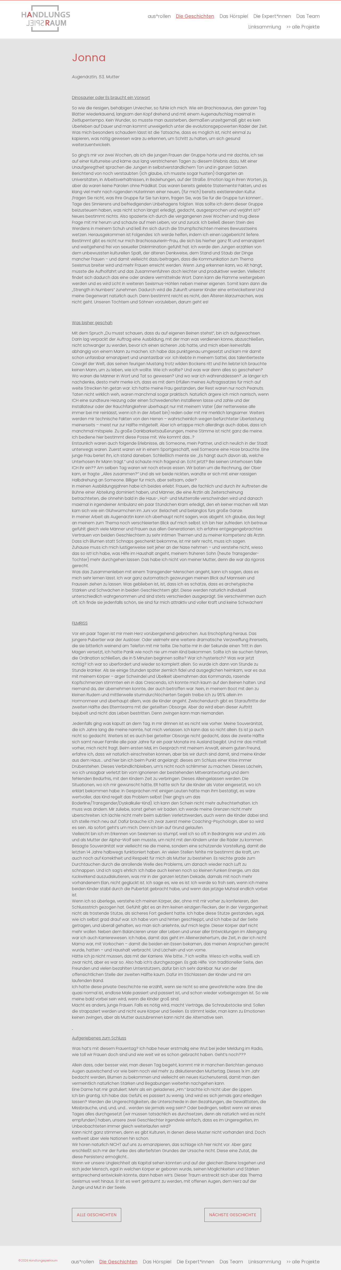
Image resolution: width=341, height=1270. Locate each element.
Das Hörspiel (234, 16)
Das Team (308, 16)
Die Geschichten (195, 16)
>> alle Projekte (303, 27)
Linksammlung (264, 27)
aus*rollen (159, 16)
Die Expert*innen (272, 16)
